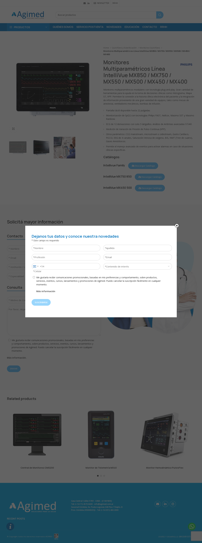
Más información (45, 291)
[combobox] (35, 266)
